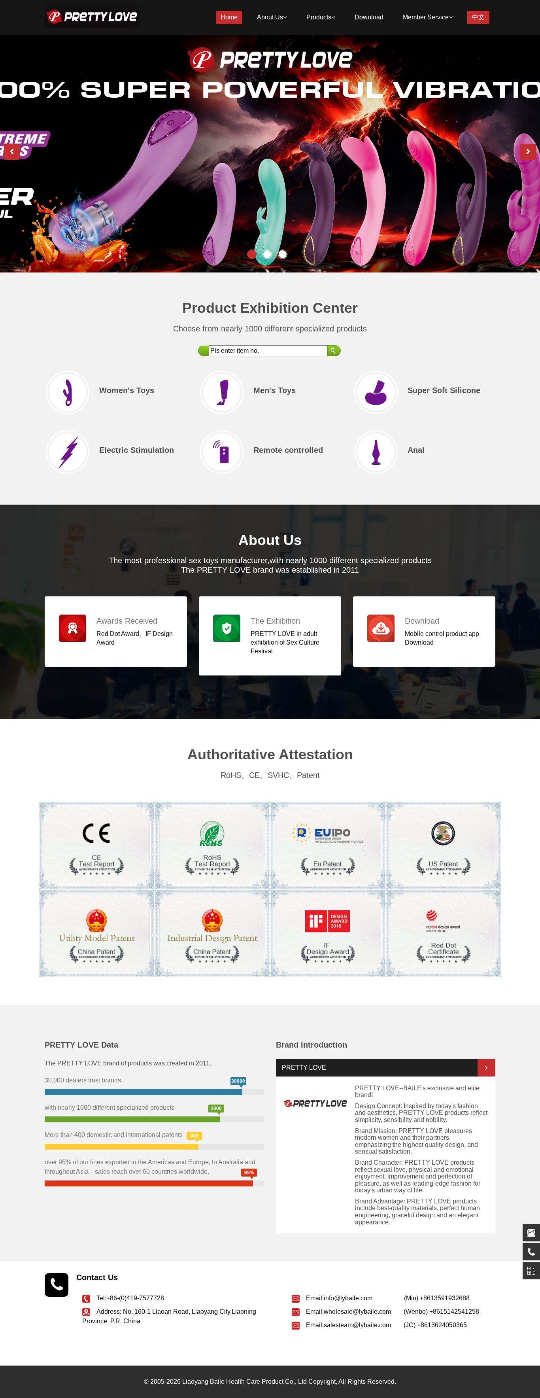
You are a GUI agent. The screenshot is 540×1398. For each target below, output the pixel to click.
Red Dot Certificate (441, 912)
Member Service (426, 17)
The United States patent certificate (443, 825)
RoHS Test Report (204, 824)
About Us (270, 17)
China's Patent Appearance (96, 913)
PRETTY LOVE (304, 1067)
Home (229, 17)
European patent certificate (328, 825)
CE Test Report (83, 822)
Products (318, 17)
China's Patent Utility (209, 912)
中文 (478, 17)
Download (369, 17)
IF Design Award (316, 912)
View (65, 860)
